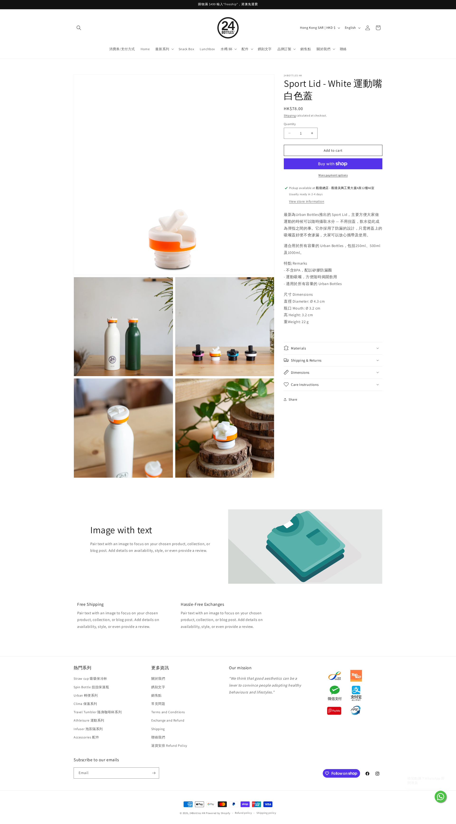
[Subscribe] (153, 773)
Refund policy (243, 812)
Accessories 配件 (86, 737)
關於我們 (158, 679)
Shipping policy (266, 812)
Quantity (290, 124)
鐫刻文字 (158, 687)
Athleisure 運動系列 (89, 720)
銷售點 (156, 695)
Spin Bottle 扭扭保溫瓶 (91, 687)
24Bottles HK (197, 813)
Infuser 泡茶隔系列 (88, 729)
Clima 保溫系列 (85, 704)
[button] (79, 28)
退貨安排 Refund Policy (169, 745)
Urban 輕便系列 (86, 695)
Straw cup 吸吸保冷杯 (90, 679)
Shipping (290, 115)
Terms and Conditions (168, 712)
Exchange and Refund (167, 720)
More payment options (333, 175)
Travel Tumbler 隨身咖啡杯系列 (98, 712)
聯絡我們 (158, 737)
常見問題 (158, 704)
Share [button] (293, 399)
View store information (306, 201)
